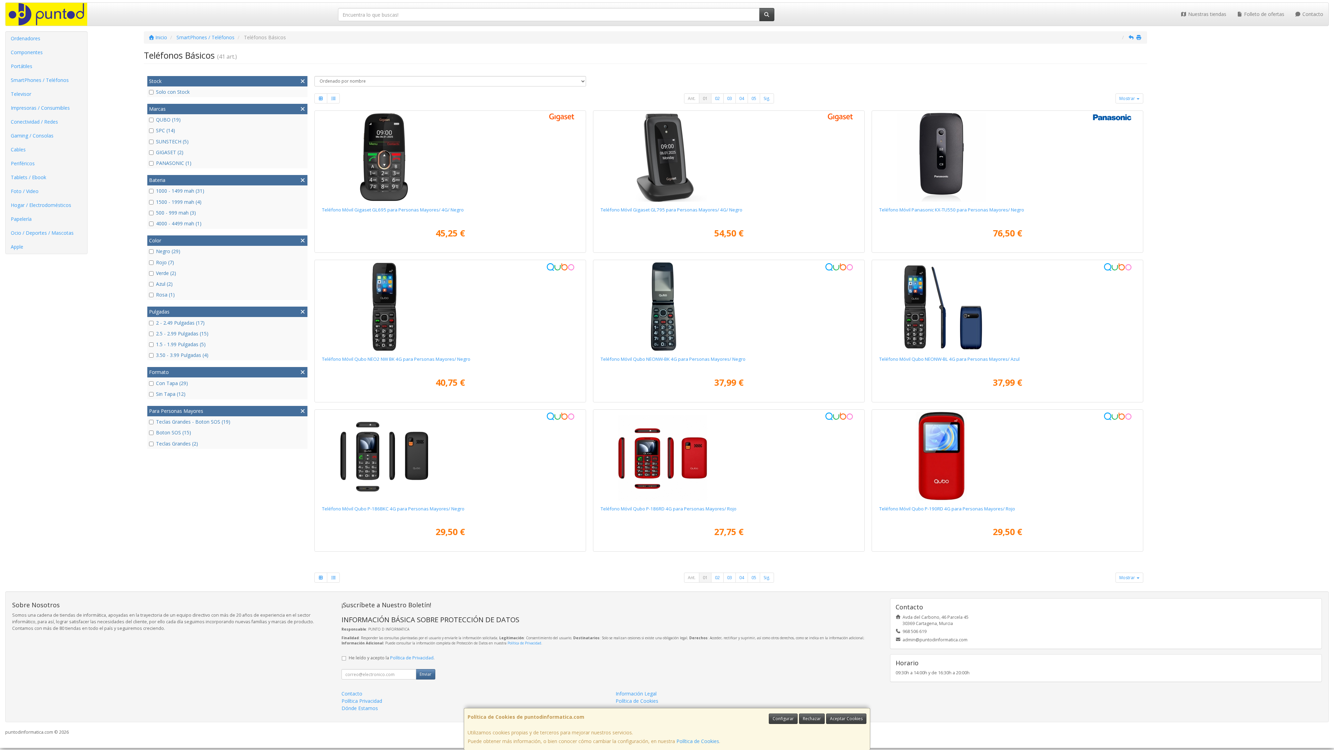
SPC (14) (165, 130)
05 (753, 98)
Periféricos (23, 163)
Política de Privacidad (524, 643)
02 (717, 98)
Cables (18, 149)
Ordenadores (25, 38)
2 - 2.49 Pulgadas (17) (180, 322)
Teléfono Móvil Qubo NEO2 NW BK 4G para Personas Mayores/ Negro (396, 359)
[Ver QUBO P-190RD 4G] (1008, 456)
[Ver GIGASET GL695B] (450, 157)
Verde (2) (166, 273)
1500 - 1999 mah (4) (178, 202)
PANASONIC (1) (173, 163)
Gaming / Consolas (32, 135)
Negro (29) (168, 251)
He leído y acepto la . (392, 658)
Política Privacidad (361, 701)
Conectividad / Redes (34, 121)
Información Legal (636, 693)
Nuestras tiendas (1206, 14)
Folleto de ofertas (1263, 14)
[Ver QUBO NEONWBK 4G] (729, 306)
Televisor (21, 94)
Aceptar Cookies (846, 719)
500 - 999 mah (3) (176, 212)
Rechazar (812, 719)
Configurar (783, 719)
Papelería (21, 219)
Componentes (27, 52)
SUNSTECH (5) (172, 141)
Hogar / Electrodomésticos (41, 205)
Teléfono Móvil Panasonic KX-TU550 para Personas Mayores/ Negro (951, 210)
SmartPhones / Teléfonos (40, 80)
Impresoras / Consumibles (40, 108)
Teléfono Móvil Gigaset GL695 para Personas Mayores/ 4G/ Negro (393, 210)
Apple (17, 246)
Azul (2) (164, 284)
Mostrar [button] (1127, 98)
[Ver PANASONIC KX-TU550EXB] (1008, 157)
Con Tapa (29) (172, 383)
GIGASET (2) (169, 152)
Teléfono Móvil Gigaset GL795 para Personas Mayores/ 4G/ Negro (671, 210)
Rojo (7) (165, 262)
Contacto (1312, 14)
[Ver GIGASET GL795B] (729, 157)
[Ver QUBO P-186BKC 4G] (450, 456)
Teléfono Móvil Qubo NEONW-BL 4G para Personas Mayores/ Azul (949, 359)
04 (741, 98)
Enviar (425, 674)
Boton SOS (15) (173, 432)
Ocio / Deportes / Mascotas (42, 233)
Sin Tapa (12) (171, 394)
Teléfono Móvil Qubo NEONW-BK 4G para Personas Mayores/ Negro (673, 359)
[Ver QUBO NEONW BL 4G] (1008, 306)
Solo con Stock (173, 92)
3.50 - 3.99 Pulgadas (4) (182, 355)
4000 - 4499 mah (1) (178, 223)
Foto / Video (25, 191)
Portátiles (21, 66)
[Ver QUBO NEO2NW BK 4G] (450, 306)
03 (729, 98)
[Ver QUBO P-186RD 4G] (729, 456)
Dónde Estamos (359, 708)
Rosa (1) (165, 294)
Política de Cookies (697, 741)
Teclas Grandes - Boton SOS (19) (193, 421)
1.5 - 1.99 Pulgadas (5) (181, 344)
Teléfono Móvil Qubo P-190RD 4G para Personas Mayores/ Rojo (947, 509)
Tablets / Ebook (28, 177)
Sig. (767, 98)
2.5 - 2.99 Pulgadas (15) (182, 333)
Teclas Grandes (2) (177, 443)
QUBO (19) (168, 119)
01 (705, 98)
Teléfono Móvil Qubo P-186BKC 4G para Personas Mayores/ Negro (393, 509)
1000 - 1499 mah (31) (180, 191)
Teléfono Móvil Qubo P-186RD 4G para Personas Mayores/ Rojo (668, 509)
